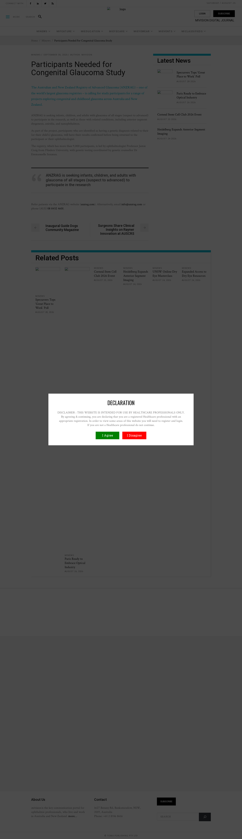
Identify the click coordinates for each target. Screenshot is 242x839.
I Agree (107, 435)
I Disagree (134, 435)
